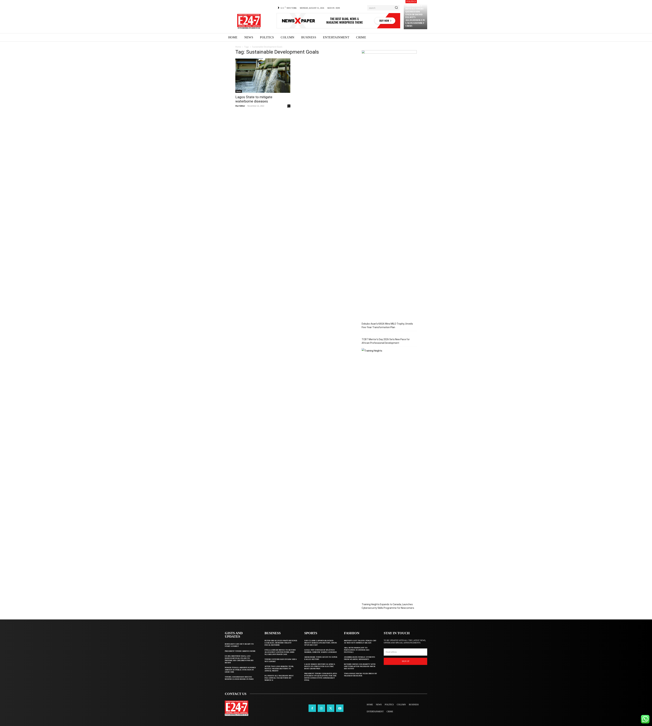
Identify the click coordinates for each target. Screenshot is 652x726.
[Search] (396, 8)
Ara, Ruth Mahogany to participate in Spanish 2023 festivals (356, 650)
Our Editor (240, 106)
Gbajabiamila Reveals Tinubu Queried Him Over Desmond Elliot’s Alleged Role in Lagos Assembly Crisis (415, 16)
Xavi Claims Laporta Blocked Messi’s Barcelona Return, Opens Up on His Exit (320, 643)
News (238, 91)
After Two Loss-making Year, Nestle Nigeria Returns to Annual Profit (279, 668)
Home (238, 46)
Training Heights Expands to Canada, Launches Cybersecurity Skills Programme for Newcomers (388, 606)
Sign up (405, 661)
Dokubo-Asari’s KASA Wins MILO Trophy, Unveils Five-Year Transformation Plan (387, 325)
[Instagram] (321, 708)
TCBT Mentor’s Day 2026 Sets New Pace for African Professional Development (386, 341)
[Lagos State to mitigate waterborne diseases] (262, 75)
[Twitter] (330, 708)
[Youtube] (339, 708)
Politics (411, 1)
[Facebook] (312, 708)
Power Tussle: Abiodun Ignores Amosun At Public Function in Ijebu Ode (240, 670)
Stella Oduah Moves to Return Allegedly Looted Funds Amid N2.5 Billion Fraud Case (280, 652)
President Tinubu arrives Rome (240, 651)
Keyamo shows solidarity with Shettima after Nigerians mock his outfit (359, 666)
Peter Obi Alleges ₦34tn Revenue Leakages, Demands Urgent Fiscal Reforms (281, 643)
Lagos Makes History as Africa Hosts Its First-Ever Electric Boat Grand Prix (319, 666)
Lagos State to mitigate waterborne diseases (253, 99)
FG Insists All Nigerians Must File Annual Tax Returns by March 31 (279, 678)
